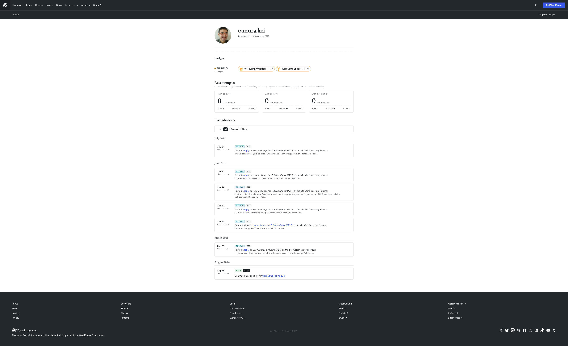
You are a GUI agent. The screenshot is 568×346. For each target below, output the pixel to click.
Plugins (124, 313)
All (225, 129)
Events (342, 308)
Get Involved (345, 303)
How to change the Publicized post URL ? (271, 225)
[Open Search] (536, 5)
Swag (343, 317)
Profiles (15, 14)
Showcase (126, 303)
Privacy (15, 317)
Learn (232, 303)
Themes (125, 308)
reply (246, 150)
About (15, 303)
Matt (451, 308)
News (14, 308)
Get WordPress (554, 5)
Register (543, 15)
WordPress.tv (238, 317)
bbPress (453, 313)
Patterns (125, 317)
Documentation (237, 308)
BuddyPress (455, 317)
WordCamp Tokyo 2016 (273, 276)
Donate (344, 313)
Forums (234, 129)
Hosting (15, 313)
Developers (236, 313)
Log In (552, 15)
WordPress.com (457, 303)
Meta (244, 129)
